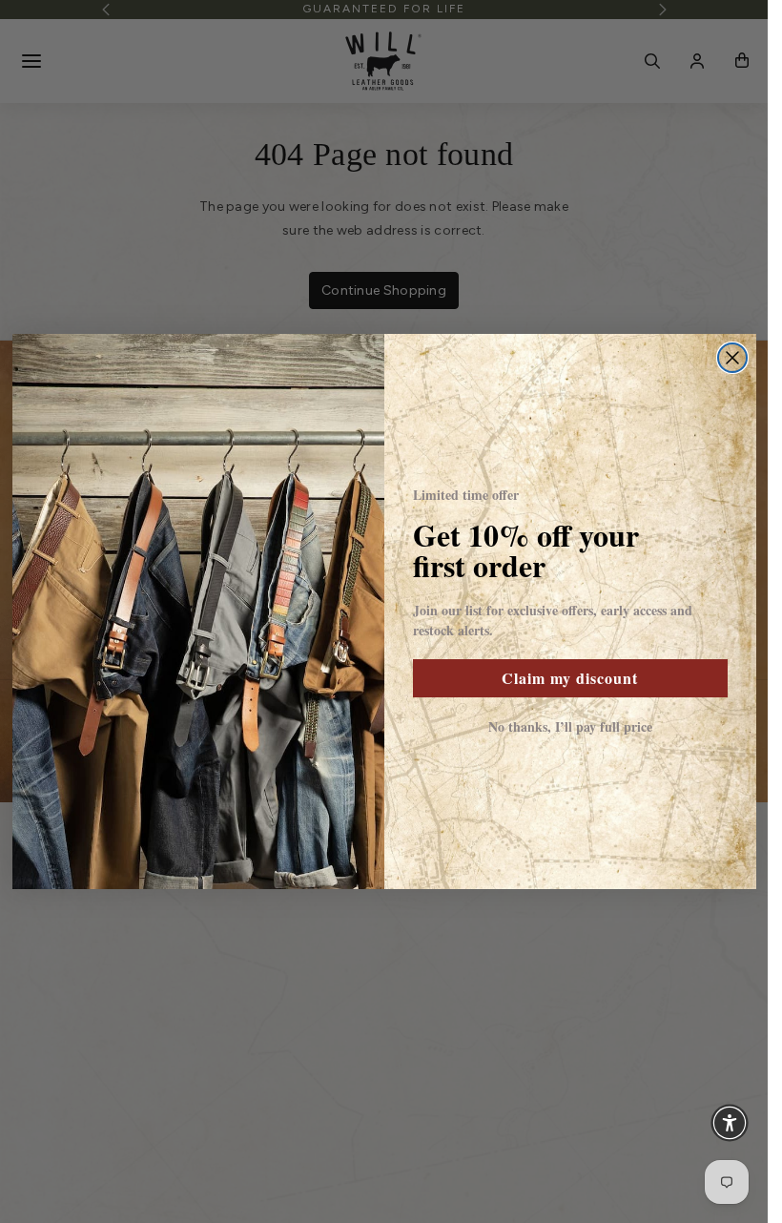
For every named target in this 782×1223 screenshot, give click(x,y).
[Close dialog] (732, 357)
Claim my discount (570, 678)
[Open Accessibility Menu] (729, 1123)
